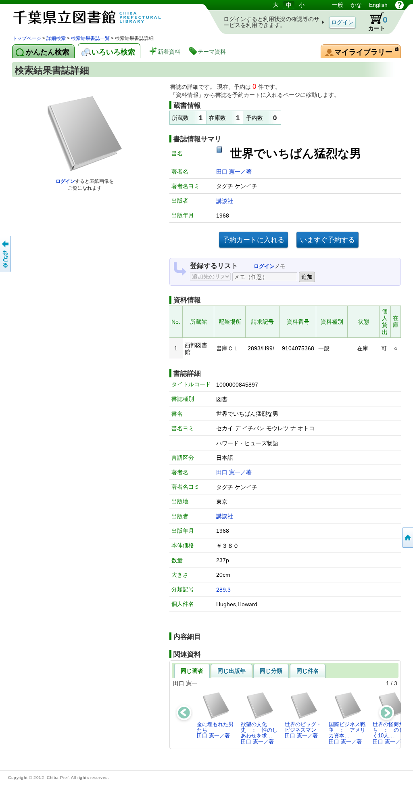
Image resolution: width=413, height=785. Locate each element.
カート (374, 21)
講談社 (224, 201)
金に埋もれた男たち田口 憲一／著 (215, 730)
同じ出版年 (231, 671)
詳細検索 (56, 38)
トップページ (26, 38)
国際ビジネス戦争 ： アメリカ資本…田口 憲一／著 (347, 733)
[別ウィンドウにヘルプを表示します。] (399, 5)
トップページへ (407, 538)
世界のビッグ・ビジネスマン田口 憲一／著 (303, 730)
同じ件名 (307, 671)
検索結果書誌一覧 (90, 38)
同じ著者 (192, 671)
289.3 (223, 589)
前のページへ (6, 254)
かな (356, 5)
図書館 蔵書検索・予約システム (97, 17)
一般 (337, 5)
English (378, 5)
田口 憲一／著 (234, 171)
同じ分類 (271, 671)
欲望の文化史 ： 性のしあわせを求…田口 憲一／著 (259, 733)
